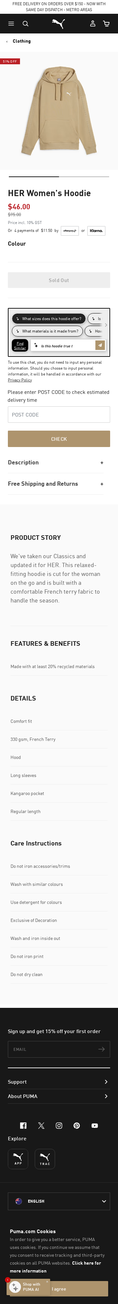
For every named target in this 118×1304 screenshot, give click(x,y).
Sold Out (59, 280)
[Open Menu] (13, 23)
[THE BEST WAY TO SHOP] (18, 1159)
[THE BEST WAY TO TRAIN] (45, 1159)
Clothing (22, 41)
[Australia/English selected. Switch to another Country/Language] (59, 1201)
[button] (13, 23)
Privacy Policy (20, 379)
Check (59, 439)
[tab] (34, 176)
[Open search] (25, 23)
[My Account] (93, 23)
